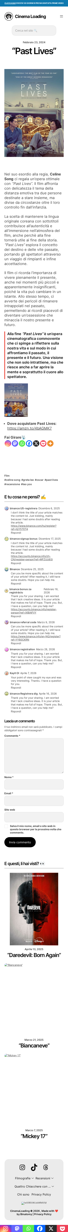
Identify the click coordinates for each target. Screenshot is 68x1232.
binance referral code (23, 622)
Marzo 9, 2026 (46, 622)
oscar (40, 479)
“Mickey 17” (34, 1136)
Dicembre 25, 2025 (32, 569)
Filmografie (22, 1178)
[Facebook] (29, 443)
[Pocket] (43, 443)
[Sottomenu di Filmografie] (31, 1178)
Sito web (9, 809)
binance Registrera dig (24, 693)
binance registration (22, 649)
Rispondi (16, 532)
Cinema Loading (30, 16)
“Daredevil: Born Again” (34, 955)
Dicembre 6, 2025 (49, 508)
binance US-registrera (23, 508)
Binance (15, 569)
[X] (36, 443)
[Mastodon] (15, 443)
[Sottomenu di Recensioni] (51, 1178)
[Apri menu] (61, 16)
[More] (50, 443)
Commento (12, 735)
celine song (13, 479)
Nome (9, 777)
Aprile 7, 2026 (28, 673)
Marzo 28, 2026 (45, 649)
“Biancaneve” (34, 1045)
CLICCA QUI (10, 3)
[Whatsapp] (22, 443)
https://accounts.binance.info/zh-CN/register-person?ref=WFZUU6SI (32, 558)
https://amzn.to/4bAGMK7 (29, 428)
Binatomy (26, 1214)
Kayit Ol (14, 673)
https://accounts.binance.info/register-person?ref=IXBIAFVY (34, 611)
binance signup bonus (24, 538)
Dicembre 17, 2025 (50, 538)
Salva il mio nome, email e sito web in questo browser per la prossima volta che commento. (35, 829)
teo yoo (27, 484)
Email (8, 793)
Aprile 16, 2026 (48, 693)
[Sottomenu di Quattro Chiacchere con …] (52, 1186)
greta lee (28, 479)
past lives (52, 479)
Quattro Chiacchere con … (33, 1186)
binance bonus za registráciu (20, 591)
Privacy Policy (42, 1214)
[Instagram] (8, 443)
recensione (13, 484)
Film (7, 475)
